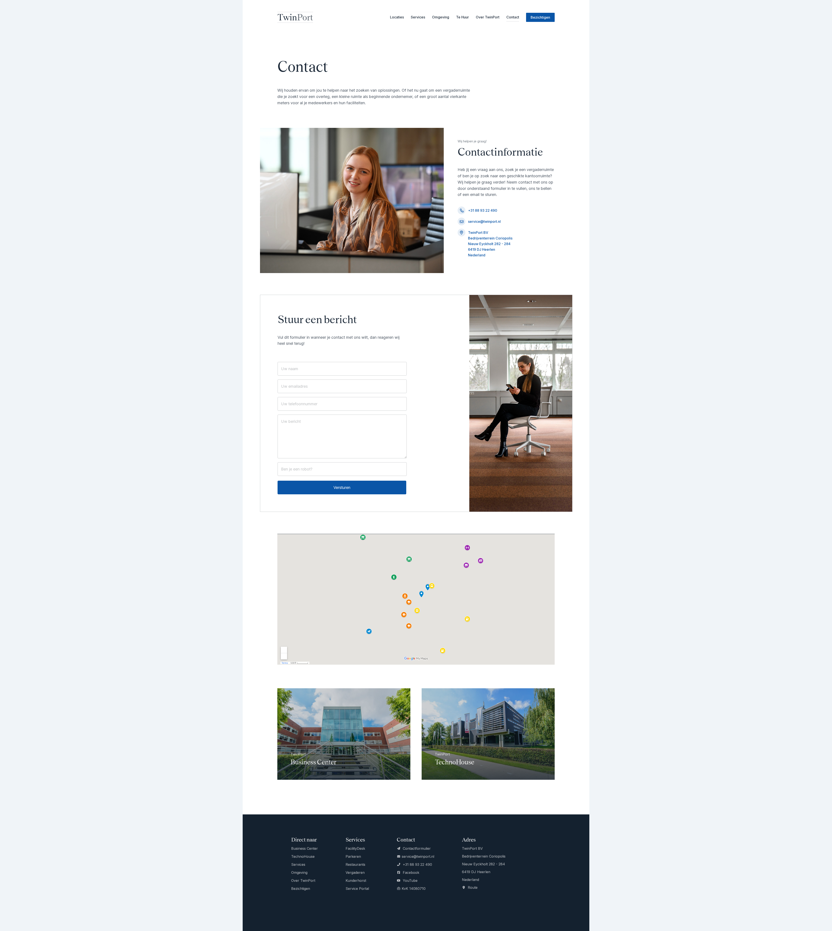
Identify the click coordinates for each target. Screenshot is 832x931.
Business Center (304, 848)
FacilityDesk (355, 848)
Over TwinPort (487, 17)
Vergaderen (355, 872)
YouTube (410, 880)
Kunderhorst (356, 880)
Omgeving (440, 17)
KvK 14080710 (414, 888)
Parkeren (353, 856)
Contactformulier (416, 848)
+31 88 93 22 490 (482, 210)
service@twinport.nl (484, 221)
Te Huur (462, 17)
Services (298, 864)
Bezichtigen (300, 888)
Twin (295, 17)
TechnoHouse (303, 856)
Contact (512, 17)
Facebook (410, 872)
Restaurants (355, 864)
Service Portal (357, 888)
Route (472, 887)
